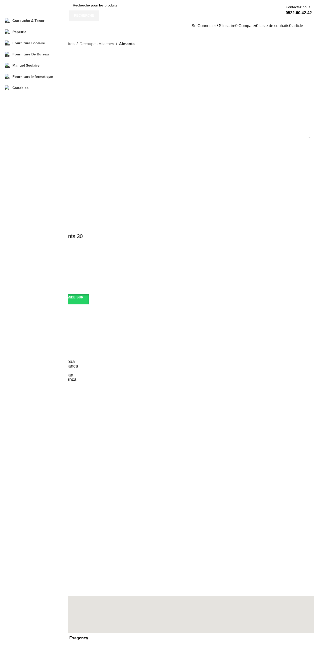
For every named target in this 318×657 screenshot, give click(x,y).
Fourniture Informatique (37, 545)
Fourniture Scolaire (34, 519)
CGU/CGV (27, 568)
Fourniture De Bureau (36, 528)
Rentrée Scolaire (32, 585)
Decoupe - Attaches (97, 44)
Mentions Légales (32, 560)
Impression (27, 577)
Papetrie (25, 511)
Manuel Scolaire (31, 536)
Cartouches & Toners (35, 502)
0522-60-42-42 (299, 13)
